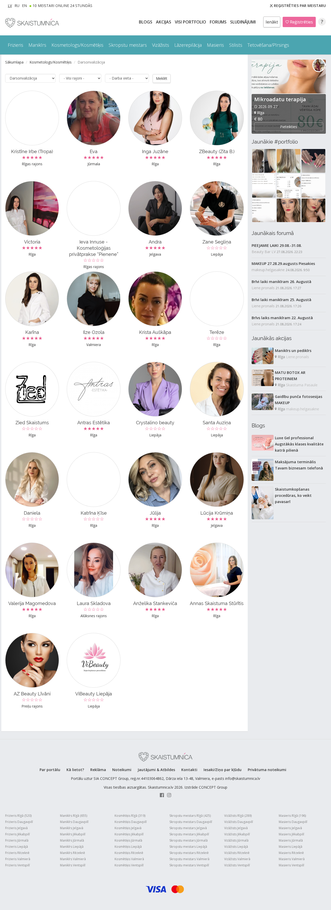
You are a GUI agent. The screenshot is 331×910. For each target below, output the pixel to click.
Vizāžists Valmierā (237, 859)
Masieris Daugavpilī (293, 822)
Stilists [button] (235, 45)
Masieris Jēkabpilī (291, 834)
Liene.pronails (263, 287)
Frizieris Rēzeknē (17, 853)
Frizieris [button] (15, 45)
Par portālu (50, 769)
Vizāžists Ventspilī (237, 865)
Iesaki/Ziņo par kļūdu (223, 769)
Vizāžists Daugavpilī (238, 822)
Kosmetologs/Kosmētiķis (50, 62)
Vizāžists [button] (160, 45)
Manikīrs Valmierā (73, 859)
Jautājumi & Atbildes (156, 769)
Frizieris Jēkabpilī (17, 834)
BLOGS (146, 22)
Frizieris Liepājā (16, 846)
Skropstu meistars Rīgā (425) (190, 815)
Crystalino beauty (155, 422)
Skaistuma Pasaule (302, 384)
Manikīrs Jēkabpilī (72, 834)
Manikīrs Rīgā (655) (73, 815)
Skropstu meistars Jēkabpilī (189, 834)
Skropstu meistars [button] (128, 45)
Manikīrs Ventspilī (72, 865)
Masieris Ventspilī (291, 865)
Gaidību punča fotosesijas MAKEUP (298, 399)
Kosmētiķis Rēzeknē (129, 853)
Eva (93, 151)
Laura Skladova (94, 603)
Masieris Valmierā (292, 859)
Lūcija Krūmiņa (216, 513)
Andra (155, 242)
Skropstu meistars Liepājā (188, 846)
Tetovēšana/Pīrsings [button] (268, 45)
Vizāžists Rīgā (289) (238, 815)
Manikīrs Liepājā (72, 846)
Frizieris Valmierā (17, 859)
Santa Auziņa (217, 422)
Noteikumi (121, 769)
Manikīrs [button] (37, 45)
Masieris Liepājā (290, 846)
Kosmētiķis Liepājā (128, 846)
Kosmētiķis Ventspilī (129, 865)
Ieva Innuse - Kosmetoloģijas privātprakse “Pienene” (93, 248)
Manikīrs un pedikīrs (293, 350)
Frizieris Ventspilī (17, 865)
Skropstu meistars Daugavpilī (190, 822)
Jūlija (155, 513)
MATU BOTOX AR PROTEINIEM (290, 375)
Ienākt (272, 22)
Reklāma (98, 769)
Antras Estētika (93, 422)
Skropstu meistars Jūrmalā (188, 840)
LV (10, 5)
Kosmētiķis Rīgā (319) (130, 815)
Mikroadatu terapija (280, 99)
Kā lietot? (75, 769)
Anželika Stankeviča (155, 603)
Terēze (216, 332)
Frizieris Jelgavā (16, 828)
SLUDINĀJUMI (243, 22)
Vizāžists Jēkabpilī (237, 834)
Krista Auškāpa (155, 332)
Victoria (32, 242)
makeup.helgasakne (268, 269)
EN (24, 5)
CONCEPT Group (213, 787)
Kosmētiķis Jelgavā (128, 828)
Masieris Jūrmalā (291, 840)
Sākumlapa (14, 62)
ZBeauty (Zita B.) (217, 151)
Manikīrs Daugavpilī (74, 822)
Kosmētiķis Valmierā (129, 859)
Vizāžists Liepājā (236, 846)
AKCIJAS (164, 22)
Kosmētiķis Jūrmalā (128, 840)
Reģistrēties (301, 22)
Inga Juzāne (155, 151)
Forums (219, 22)
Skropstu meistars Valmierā (189, 859)
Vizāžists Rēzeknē (237, 853)
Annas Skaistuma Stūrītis (217, 603)
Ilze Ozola (93, 332)
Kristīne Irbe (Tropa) (32, 151)
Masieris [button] (215, 45)
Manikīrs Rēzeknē (72, 853)
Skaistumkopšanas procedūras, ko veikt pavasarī (293, 495)
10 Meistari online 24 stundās (62, 5)
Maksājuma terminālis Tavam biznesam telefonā (299, 464)
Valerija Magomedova (32, 603)
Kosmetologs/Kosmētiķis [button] (77, 45)
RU (16, 5)
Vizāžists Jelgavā (236, 828)
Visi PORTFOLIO (191, 22)
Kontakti (189, 769)
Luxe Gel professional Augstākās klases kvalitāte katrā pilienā (299, 444)
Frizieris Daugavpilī (19, 822)
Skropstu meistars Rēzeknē (189, 853)
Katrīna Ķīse (94, 513)
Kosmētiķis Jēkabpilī (129, 834)
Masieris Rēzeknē (291, 853)
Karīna (32, 332)
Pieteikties (288, 126)
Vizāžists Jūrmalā (236, 840)
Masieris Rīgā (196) (292, 815)
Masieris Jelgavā (290, 828)
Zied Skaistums (32, 422)
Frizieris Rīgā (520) (18, 815)
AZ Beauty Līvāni (32, 693)
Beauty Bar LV (264, 251)
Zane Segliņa (216, 242)
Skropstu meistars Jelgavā (188, 828)
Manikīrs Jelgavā (71, 828)
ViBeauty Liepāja (93, 693)
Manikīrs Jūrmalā (72, 840)
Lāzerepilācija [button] (188, 45)
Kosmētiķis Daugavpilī (131, 822)
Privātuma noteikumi (267, 769)
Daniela (32, 513)
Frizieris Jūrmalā (16, 840)
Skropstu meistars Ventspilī (189, 865)
